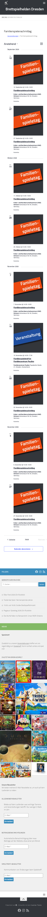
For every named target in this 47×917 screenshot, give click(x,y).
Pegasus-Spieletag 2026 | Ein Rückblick (17, 611)
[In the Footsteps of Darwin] (23, 769)
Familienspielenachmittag (24, 90)
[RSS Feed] (44, 571)
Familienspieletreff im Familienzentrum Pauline (24, 360)
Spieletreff (17, 646)
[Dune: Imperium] (15, 746)
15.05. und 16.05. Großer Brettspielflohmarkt (19, 605)
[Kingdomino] (23, 671)
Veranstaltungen (12, 36)
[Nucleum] (7, 722)
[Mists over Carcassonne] (7, 671)
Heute (27, 539)
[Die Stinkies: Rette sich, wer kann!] (7, 770)
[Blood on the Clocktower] (39, 669)
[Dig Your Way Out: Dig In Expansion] (39, 768)
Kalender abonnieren (22, 549)
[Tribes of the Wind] (31, 698)
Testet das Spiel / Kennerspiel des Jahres (18, 600)
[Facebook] (36, 571)
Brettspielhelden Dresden (25, 9)
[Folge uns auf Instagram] (40, 571)
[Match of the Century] (7, 706)
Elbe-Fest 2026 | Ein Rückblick (14, 595)
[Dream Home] (39, 738)
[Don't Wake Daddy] (7, 691)
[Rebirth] (39, 754)
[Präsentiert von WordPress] (16, 905)
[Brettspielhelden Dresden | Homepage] (6, 3)
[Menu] (44, 3)
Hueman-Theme (36, 905)
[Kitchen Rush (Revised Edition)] (39, 722)
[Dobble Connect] (23, 722)
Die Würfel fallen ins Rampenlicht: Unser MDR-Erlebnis (23, 616)
